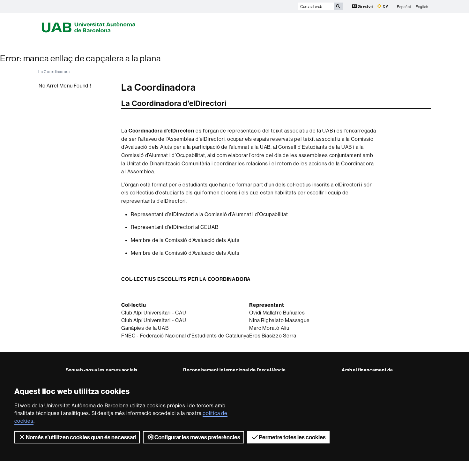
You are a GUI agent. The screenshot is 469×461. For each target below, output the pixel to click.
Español (404, 6)
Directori (365, 6)
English (422, 6)
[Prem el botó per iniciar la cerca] (338, 6)
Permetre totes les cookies (292, 437)
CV (385, 6)
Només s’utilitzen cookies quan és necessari (81, 437)
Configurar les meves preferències (197, 437)
